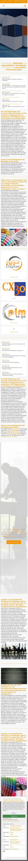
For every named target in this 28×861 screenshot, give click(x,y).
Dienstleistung (5, 365)
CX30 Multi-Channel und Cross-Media (12, 91)
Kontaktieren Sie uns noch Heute (9, 436)
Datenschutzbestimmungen (13, 820)
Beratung (4, 371)
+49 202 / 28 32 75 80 (21, 0)
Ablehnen (14, 813)
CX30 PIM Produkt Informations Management (10, 98)
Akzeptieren (14, 816)
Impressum (4, 0)
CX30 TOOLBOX (6, 83)
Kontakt (24, 2)
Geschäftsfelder (6, 348)
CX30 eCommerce (7, 76)
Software (4, 353)
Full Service (5, 359)
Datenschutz (11, 0)
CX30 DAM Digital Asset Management (12, 104)
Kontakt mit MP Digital (14, 542)
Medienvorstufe (6, 341)
